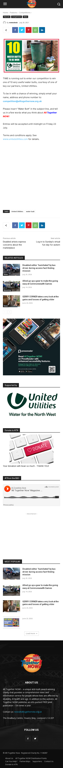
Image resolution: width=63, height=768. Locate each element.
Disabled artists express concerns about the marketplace (14, 244)
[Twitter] (22, 30)
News (25, 17)
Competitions (24, 12)
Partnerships (25, 761)
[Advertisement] (31, 178)
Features (13, 12)
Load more (30, 633)
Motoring (7, 290)
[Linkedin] (42, 30)
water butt (30, 211)
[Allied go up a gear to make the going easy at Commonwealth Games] (11, 286)
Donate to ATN (11, 764)
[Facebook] (15, 30)
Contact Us (48, 761)
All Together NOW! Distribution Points (31, 758)
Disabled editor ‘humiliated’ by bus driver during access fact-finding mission (39, 268)
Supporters (37, 761)
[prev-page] (5, 312)
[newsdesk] (5, 22)
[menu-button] (5, 4)
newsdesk (13, 22)
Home (5, 12)
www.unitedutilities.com (15, 139)
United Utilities (17, 211)
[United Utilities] (32, 418)
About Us (9, 758)
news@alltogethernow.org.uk (28, 711)
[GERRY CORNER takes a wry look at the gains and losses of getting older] (11, 301)
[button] (59, 4)
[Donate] (31, 449)
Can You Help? (11, 761)
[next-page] (9, 312)
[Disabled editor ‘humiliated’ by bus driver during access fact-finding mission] (11, 270)
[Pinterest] (29, 30)
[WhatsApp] (35, 30)
